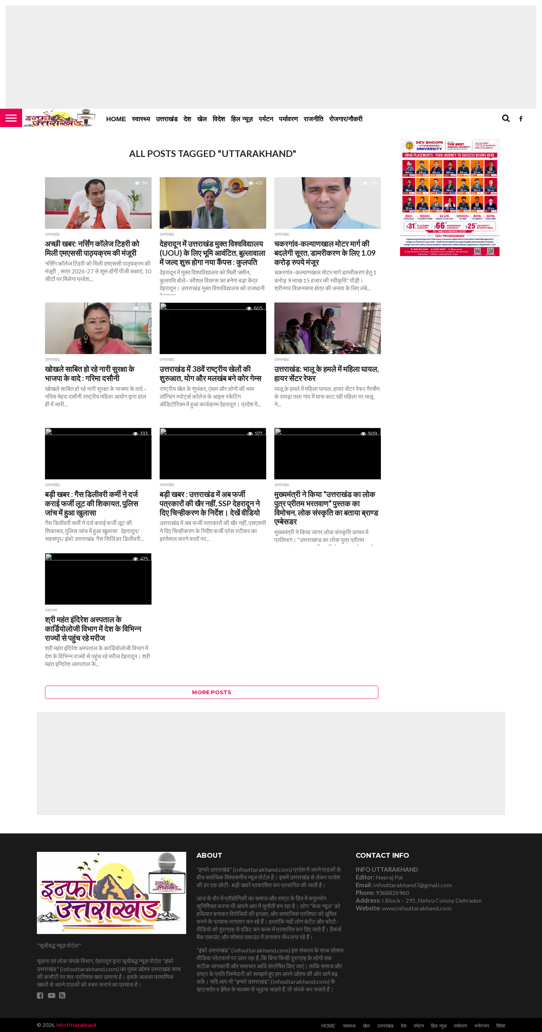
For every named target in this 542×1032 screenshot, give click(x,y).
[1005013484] (450, 253)
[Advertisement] (271, 57)
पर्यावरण (288, 119)
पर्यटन (266, 119)
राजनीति (313, 119)
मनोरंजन (482, 1026)
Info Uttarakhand (76, 1025)
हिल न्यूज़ (242, 119)
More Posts (211, 692)
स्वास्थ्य (141, 119)
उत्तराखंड (167, 119)
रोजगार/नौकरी (345, 119)
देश (187, 119)
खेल (202, 119)
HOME (116, 119)
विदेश (219, 119)
